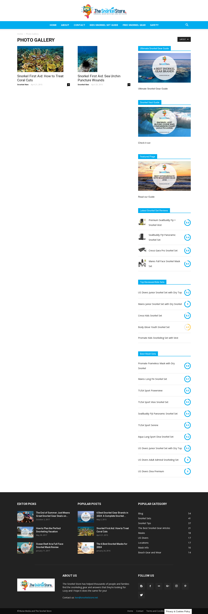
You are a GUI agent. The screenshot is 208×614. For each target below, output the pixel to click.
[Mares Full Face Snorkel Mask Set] (142, 264)
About (65, 25)
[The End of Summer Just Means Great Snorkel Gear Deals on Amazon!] (25, 516)
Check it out (144, 142)
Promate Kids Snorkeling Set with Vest (158, 337)
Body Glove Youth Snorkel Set (154, 327)
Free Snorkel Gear (134, 25)
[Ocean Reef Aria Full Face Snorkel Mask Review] (25, 548)
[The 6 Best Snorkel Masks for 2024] (86, 548)
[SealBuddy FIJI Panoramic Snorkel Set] (142, 237)
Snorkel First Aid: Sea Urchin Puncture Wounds (99, 78)
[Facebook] (150, 586)
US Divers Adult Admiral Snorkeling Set (158, 459)
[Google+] (167, 586)
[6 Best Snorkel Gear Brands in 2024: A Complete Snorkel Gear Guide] (86, 516)
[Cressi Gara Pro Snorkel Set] (142, 250)
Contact (79, 25)
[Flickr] (159, 586)
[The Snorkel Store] (104, 11)
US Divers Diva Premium (151, 471)
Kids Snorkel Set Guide (104, 25)
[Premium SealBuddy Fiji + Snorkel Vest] (142, 222)
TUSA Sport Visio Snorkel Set (153, 402)
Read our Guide (146, 196)
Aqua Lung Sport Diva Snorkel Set (156, 436)
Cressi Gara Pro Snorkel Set (163, 250)
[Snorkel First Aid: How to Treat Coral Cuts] (43, 59)
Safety (154, 25)
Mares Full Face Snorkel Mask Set (164, 264)
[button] (187, 25)
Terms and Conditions (156, 611)
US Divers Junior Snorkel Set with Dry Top (160, 292)
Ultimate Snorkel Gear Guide (153, 88)
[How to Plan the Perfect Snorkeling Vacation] (25, 532)
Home (53, 25)
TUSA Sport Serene (148, 425)
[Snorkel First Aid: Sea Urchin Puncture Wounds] (104, 59)
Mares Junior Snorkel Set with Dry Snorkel (160, 304)
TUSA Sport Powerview (150, 390)
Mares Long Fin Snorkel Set (152, 378)
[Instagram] (176, 586)
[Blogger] (141, 586)
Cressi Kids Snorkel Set (150, 315)
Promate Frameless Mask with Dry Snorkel (156, 366)
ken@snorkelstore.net (86, 597)
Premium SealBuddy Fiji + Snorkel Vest (162, 223)
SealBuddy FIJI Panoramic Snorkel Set (162, 237)
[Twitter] (141, 595)
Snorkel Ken (23, 84)
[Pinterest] (185, 586)
